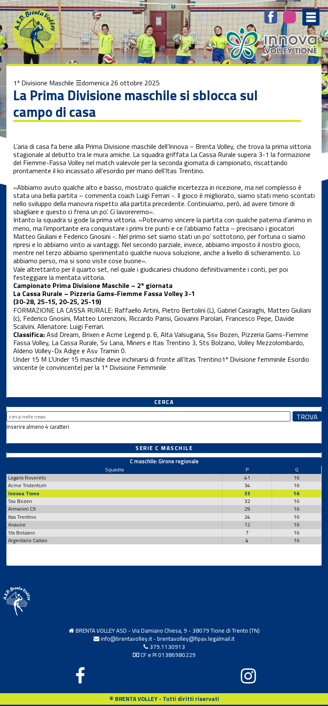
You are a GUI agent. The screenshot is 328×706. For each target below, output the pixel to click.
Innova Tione (23, 493)
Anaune (17, 524)
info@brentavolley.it (126, 638)
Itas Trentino (22, 517)
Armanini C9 (22, 509)
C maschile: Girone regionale (164, 461)
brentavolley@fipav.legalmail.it (195, 638)
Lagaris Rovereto (27, 478)
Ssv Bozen (20, 501)
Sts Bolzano (21, 533)
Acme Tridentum (27, 485)
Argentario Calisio (27, 540)
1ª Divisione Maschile (43, 83)
